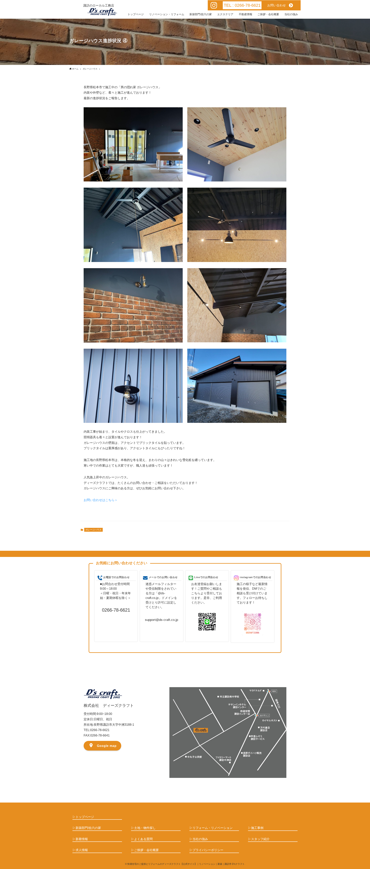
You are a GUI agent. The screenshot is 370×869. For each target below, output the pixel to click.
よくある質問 (143, 839)
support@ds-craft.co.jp (161, 620)
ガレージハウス (93, 529)
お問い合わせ (278, 5)
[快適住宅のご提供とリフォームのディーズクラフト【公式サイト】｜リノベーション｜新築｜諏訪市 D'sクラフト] (102, 12)
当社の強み (200, 839)
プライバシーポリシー (208, 850)
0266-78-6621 (116, 610)
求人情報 (82, 850)
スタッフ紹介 (260, 839)
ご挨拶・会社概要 (146, 850)
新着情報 (82, 839)
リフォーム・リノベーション (213, 828)
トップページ (85, 817)
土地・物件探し (145, 828)
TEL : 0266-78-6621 (242, 5)
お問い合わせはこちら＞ (101, 500)
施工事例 (257, 828)
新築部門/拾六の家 (88, 828)
